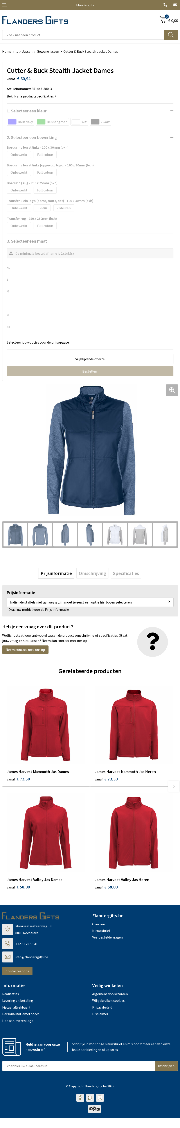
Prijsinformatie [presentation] (56, 573)
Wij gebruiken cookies (108, 1000)
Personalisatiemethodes (21, 1014)
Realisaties (10, 994)
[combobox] (83, 35)
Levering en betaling (17, 1000)
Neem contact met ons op (25, 649)
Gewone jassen (48, 51)
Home (6, 51)
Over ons (98, 924)
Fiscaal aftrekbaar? (16, 1007)
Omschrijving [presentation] (92, 573)
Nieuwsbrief (101, 930)
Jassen (27, 51)
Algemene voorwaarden (110, 994)
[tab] (56, 573)
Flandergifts (85, 5)
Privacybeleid (102, 1007)
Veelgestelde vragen (107, 937)
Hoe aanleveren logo (17, 1020)
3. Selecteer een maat (27, 241)
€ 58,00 (18, 887)
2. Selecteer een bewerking (32, 137)
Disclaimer (100, 1014)
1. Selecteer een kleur (27, 111)
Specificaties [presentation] (126, 573)
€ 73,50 (18, 779)
